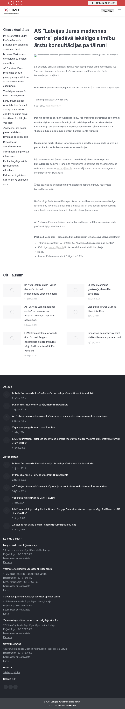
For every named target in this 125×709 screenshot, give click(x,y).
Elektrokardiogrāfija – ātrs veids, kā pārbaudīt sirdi (15, 180)
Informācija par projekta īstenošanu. (16, 154)
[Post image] (12, 290)
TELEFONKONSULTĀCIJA (102, 3)
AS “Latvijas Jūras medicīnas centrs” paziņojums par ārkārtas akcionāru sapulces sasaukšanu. (16, 77)
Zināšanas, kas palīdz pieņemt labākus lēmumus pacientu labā (15, 132)
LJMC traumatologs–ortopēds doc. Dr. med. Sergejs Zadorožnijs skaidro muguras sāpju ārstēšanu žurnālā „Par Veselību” (15, 111)
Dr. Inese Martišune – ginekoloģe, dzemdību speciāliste (15, 59)
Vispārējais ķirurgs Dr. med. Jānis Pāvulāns (14, 93)
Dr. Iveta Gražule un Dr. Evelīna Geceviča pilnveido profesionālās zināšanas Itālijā (15, 42)
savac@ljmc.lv (53, 105)
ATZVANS (107, 11)
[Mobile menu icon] (119, 10)
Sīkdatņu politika (11, 672)
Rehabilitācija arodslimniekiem (12, 144)
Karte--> (7, 562)
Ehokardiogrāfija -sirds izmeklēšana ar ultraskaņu (15, 166)
